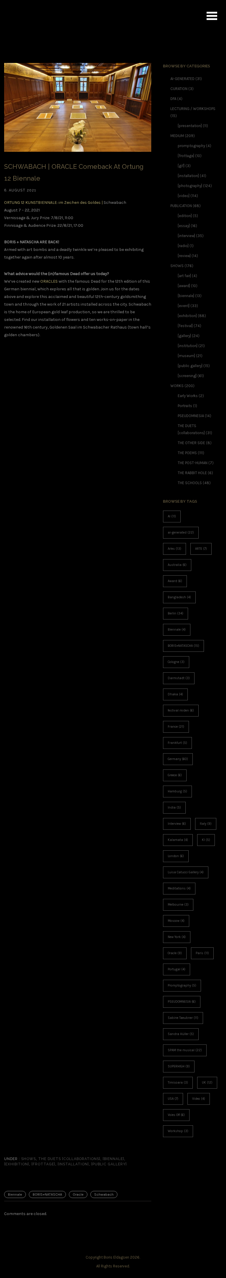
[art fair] (184, 276)
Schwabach (104, 1194)
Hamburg (177, 791)
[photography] (190, 186)
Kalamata (178, 840)
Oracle (78, 1194)
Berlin (175, 613)
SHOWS (28, 1159)
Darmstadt (179, 678)
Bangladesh (179, 597)
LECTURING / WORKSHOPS (192, 108)
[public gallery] (109, 1164)
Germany (178, 759)
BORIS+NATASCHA (47, 1194)
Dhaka (175, 694)
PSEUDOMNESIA (191, 416)
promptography (191, 146)
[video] (184, 196)
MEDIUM (177, 136)
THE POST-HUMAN (192, 463)
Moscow (176, 921)
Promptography (182, 985)
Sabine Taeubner (183, 1018)
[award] (184, 286)
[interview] (186, 236)
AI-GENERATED (182, 78)
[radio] (183, 246)
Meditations (179, 888)
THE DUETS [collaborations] (69, 1159)
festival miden (181, 710)
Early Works (188, 396)
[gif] (181, 166)
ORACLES (49, 281)
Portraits (185, 406)
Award (175, 581)
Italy (206, 824)
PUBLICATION (181, 206)
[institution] (187, 346)
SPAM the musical (185, 1050)
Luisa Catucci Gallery (186, 872)
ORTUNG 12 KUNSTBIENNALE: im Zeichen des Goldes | (53, 202)
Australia (177, 565)
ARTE (201, 549)
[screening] (187, 376)
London (176, 856)
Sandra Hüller (181, 1034)
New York (177, 937)
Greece (175, 775)
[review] (184, 256)
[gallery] (184, 336)
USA (173, 1099)
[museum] (186, 356)
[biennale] (113, 1159)
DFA (173, 98)
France (176, 727)
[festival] (185, 326)
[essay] (184, 226)
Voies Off (176, 1115)
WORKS (177, 386)
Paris (202, 953)
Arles (174, 549)
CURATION (178, 88)
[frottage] (43, 1164)
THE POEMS (187, 453)
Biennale (15, 1194)
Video (198, 1099)
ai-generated (181, 532)
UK (207, 1082)
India (174, 807)
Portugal (176, 969)
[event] (184, 306)
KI (206, 840)
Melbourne (178, 905)
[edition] (185, 216)
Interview (177, 824)
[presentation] (190, 126)
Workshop (178, 1131)
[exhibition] (16, 1164)
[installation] (73, 1164)
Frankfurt (177, 743)
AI (172, 516)
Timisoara (178, 1082)
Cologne (176, 662)
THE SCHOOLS (190, 483)
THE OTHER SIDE (191, 443)
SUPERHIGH (179, 1066)
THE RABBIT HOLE (192, 473)
